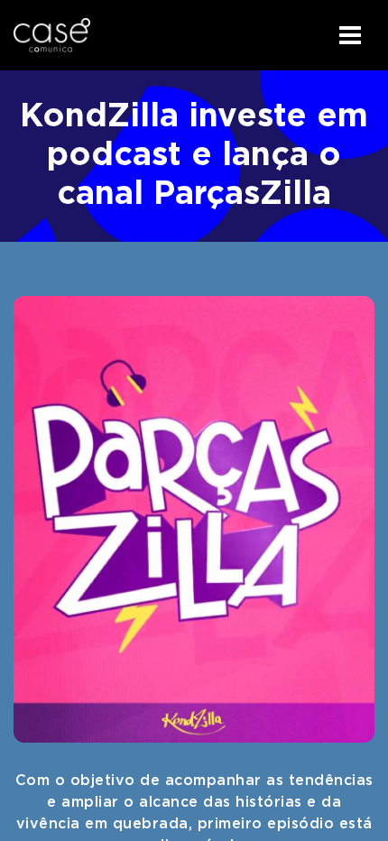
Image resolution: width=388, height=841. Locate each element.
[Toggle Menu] (350, 35)
